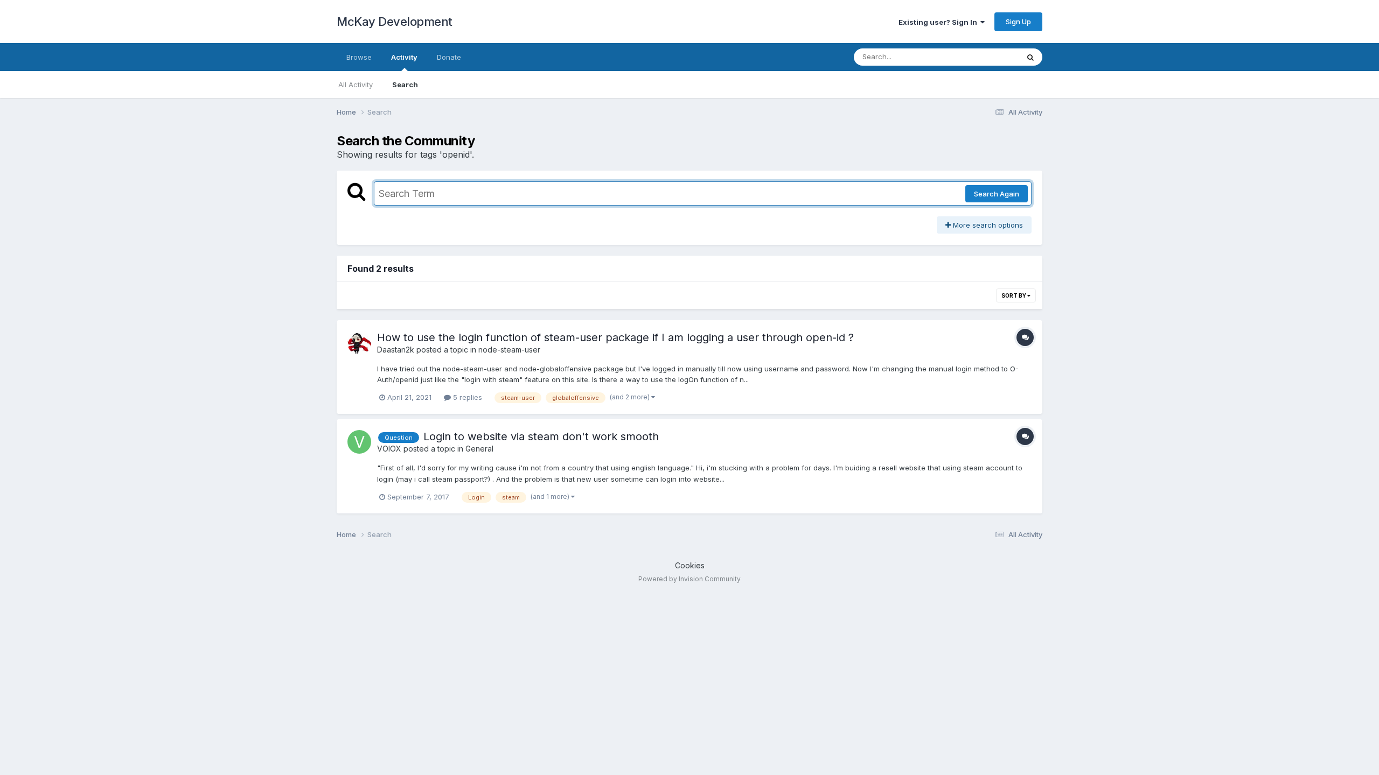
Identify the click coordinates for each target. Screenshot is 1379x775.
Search (405, 84)
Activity (404, 57)
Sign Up (1018, 21)
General (479, 448)
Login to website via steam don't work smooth (541, 436)
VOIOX (389, 448)
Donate (449, 57)
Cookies (690, 565)
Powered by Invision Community (689, 579)
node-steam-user (509, 349)
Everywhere (985, 57)
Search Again (996, 193)
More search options (987, 225)
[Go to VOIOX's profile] (359, 442)
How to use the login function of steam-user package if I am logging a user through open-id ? (615, 337)
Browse (359, 57)
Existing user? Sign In (939, 22)
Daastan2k (395, 349)
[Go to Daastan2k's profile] (359, 343)
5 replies (466, 397)
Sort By (1014, 295)
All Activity (355, 84)
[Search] (1030, 57)
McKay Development (394, 22)
